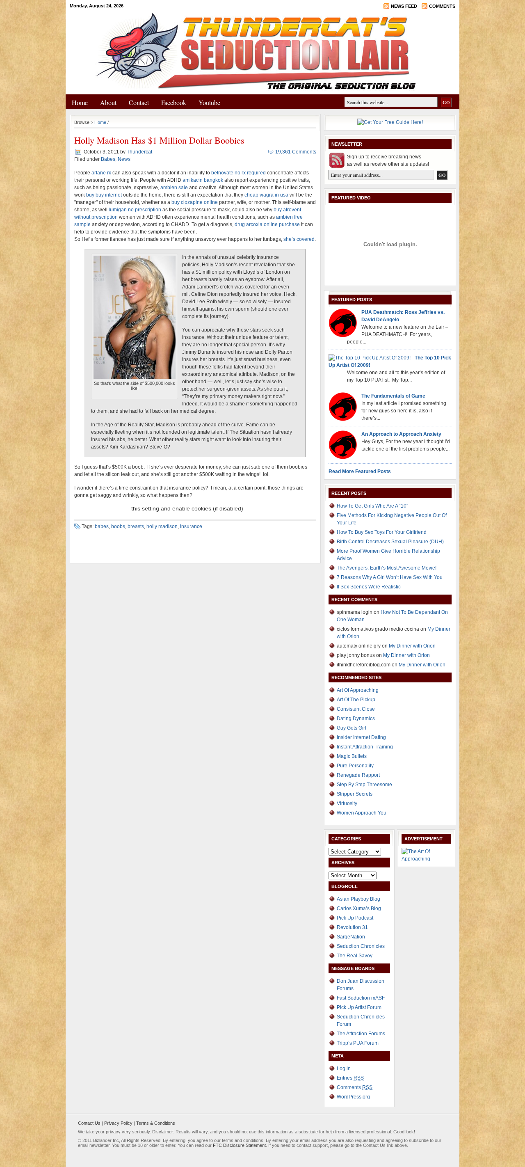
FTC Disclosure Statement (239, 1145)
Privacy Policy (118, 1123)
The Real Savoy (354, 956)
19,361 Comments (295, 152)
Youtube (209, 102)
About (108, 102)
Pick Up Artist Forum (359, 1007)
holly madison (162, 526)
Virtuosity (347, 803)
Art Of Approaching (358, 690)
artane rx (101, 173)
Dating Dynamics (356, 718)
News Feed (404, 6)
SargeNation (351, 937)
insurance (191, 526)
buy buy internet (104, 195)
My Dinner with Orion (412, 646)
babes (102, 526)
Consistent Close (356, 709)
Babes (108, 159)
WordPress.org (353, 1097)
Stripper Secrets (354, 794)
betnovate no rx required (238, 173)
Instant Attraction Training (365, 747)
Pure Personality (355, 766)
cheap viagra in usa (266, 195)
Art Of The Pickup (356, 699)
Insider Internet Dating (361, 737)
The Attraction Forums (361, 1034)
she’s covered (299, 239)
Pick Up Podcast (355, 918)
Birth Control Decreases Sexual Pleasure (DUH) (390, 542)
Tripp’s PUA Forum (358, 1043)
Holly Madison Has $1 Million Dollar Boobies (159, 140)
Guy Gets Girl (351, 728)
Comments (442, 6)
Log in (344, 1068)
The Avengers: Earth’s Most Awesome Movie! (386, 568)
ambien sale (174, 187)
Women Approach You (361, 813)
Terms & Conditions (155, 1123)
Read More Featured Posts (360, 471)
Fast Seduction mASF (361, 998)
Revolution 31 (352, 927)
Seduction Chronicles (361, 946)
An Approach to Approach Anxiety (401, 434)
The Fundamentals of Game (393, 396)
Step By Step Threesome (364, 784)
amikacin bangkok (203, 180)
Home (80, 102)
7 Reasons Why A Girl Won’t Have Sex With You (390, 577)
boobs (118, 526)
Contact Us (89, 1123)
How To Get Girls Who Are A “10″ (372, 506)
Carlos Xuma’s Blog (359, 908)
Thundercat (139, 152)
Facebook (173, 102)
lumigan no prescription (135, 210)
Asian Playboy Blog (358, 899)
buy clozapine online (194, 202)
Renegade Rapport (358, 775)
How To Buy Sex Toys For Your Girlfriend (382, 532)
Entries (350, 1078)
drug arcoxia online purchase (267, 224)
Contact (139, 102)
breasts (136, 526)
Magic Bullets (352, 756)
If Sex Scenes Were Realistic (369, 587)
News (124, 159)
